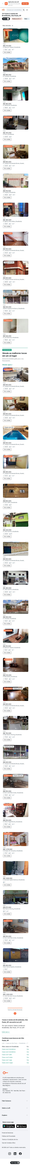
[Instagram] (9, 1153)
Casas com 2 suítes (7, 1057)
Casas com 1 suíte (7, 1054)
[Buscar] (23, 10)
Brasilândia (22, 1043)
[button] (15, 1101)
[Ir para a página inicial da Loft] (4, 10)
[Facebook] (20, 1153)
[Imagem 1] (15, 273)
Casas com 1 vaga (7, 1060)
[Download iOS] (21, 1126)
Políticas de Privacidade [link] (8, 1136)
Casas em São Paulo (11, 1043)
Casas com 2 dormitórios (9, 1049)
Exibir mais (5, 1032)
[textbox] (15, 10)
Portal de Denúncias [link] (7, 1132)
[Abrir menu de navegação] (27, 10)
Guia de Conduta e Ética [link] (8, 1143)
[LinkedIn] (15, 1153)
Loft (3, 1043)
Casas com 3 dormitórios (9, 1052)
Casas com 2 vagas (7, 1062)
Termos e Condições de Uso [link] (10, 1139)
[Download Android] (9, 1126)
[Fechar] (2, 3)
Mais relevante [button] (7, 25)
